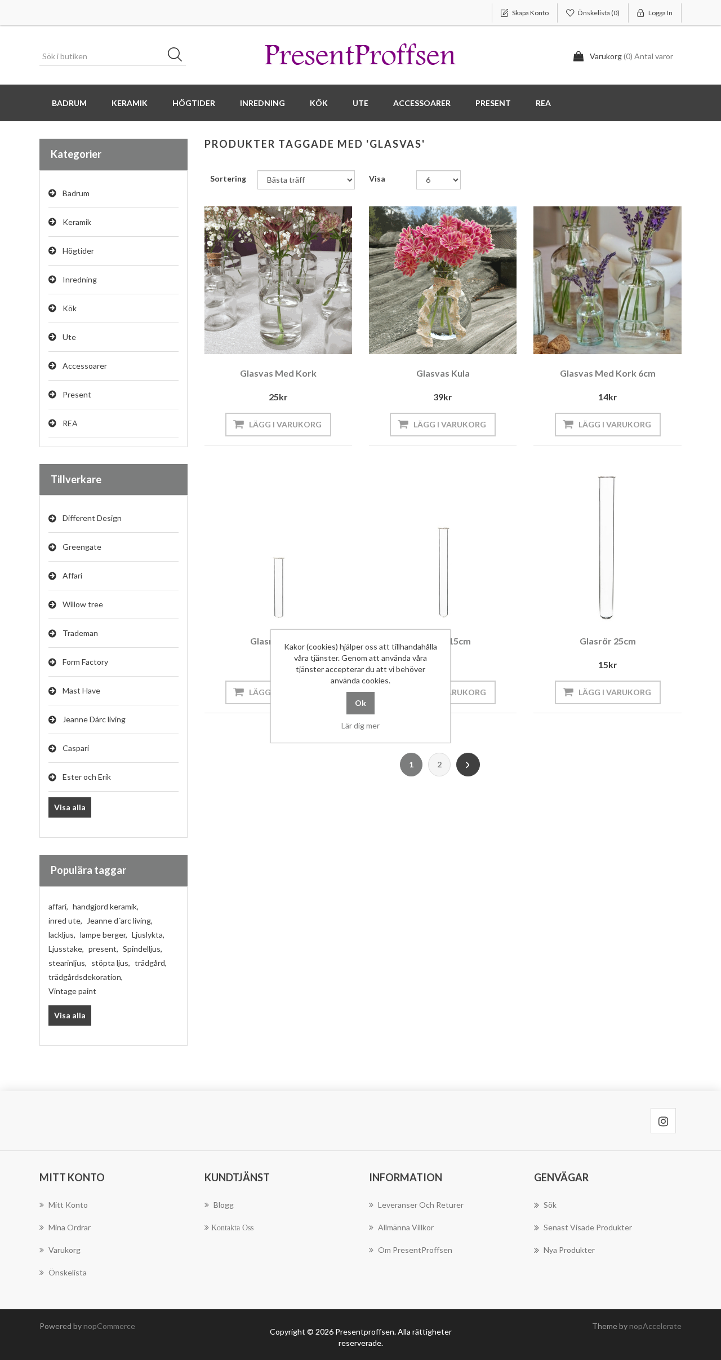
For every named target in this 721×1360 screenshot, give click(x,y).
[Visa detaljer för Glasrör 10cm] (278, 547)
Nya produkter (569, 1250)
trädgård (151, 963)
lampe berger (103, 934)
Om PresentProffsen (415, 1250)
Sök (178, 56)
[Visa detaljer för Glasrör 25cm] (607, 547)
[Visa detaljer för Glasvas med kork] (278, 280)
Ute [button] (360, 103)
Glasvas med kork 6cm (608, 373)
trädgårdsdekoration (85, 977)
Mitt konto (68, 1204)
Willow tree (83, 604)
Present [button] (493, 103)
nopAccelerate (655, 1326)
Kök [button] (319, 103)
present (103, 948)
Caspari (76, 748)
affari (58, 906)
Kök (70, 308)
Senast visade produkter (588, 1227)
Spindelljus (142, 948)
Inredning (80, 279)
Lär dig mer (360, 725)
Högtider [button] (193, 103)
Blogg (223, 1204)
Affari (72, 575)
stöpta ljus (110, 963)
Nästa (468, 764)
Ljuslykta (148, 934)
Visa (377, 178)
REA (543, 103)
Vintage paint (72, 991)
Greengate (82, 546)
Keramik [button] (130, 103)
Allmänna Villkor (406, 1227)
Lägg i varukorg (285, 424)
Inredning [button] (262, 103)
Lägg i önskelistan (275, 339)
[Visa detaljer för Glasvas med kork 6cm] (607, 280)
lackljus (61, 934)
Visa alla (70, 807)
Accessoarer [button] (422, 103)
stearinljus (67, 963)
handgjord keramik (106, 906)
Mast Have (81, 690)
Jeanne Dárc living (94, 719)
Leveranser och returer (421, 1204)
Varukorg (64, 1250)
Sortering (228, 178)
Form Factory (85, 661)
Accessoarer (85, 365)
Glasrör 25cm (608, 640)
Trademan (80, 633)
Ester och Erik (87, 776)
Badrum (76, 193)
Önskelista (67, 1272)
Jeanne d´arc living (120, 920)
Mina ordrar (69, 1227)
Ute (69, 337)
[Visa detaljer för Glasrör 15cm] (443, 547)
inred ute (65, 920)
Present (77, 394)
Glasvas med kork (278, 373)
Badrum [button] (69, 103)
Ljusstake (66, 948)
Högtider (78, 250)
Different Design (92, 518)
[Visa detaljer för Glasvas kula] (443, 280)
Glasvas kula (443, 373)
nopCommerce (109, 1326)
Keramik (77, 222)
